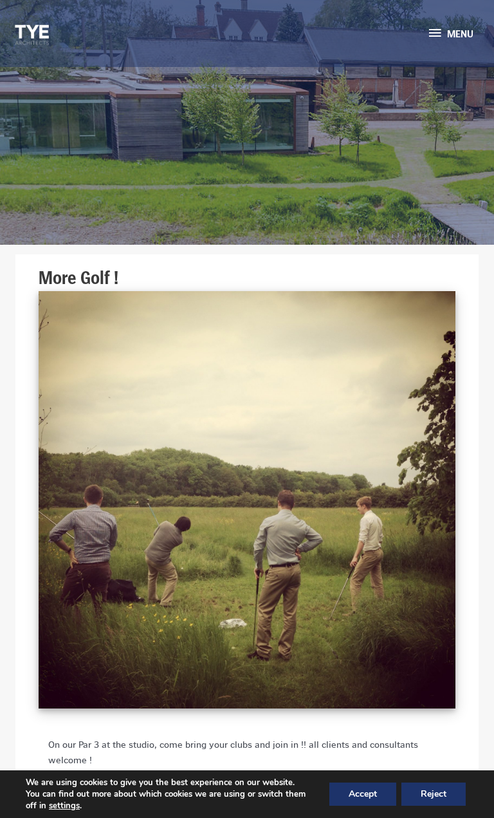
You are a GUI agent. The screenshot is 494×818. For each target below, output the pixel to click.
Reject (433, 794)
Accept (363, 794)
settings (64, 806)
